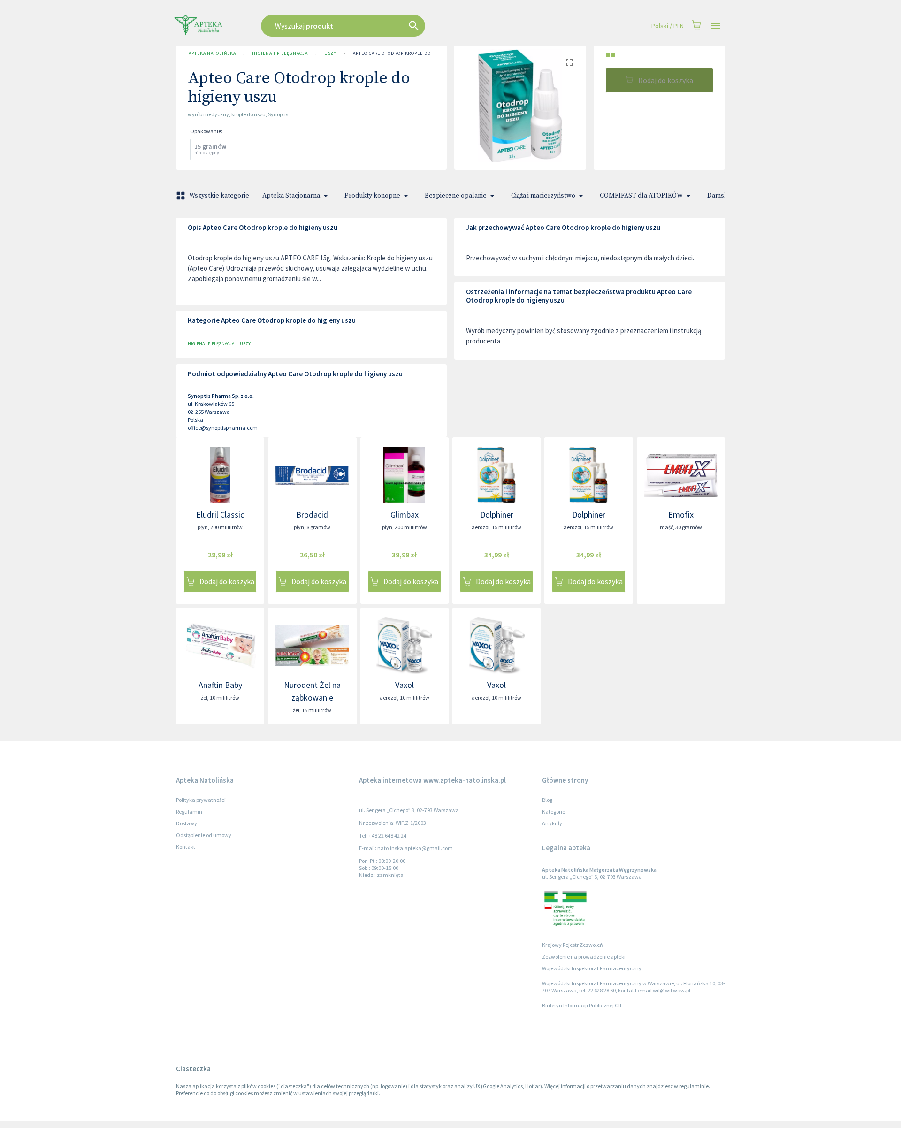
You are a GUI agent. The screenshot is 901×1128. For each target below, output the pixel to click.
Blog (547, 799)
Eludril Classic (220, 514)
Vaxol (404, 684)
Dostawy (186, 823)
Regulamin (189, 811)
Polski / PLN (667, 26)
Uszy (330, 53)
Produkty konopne (372, 195)
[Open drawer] (715, 26)
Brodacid (312, 514)
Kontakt (185, 846)
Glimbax (404, 514)
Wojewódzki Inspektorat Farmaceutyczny (591, 968)
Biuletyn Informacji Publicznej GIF (582, 1005)
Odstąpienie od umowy (203, 834)
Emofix (681, 514)
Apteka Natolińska (212, 53)
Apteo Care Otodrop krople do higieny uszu (409, 53)
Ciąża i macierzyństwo (543, 195)
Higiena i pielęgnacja (279, 53)
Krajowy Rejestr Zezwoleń (572, 944)
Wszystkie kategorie (219, 195)
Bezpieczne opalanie (456, 195)
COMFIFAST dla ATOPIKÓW (641, 195)
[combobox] (390, 26)
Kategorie (553, 811)
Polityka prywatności (201, 799)
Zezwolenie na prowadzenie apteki (584, 956)
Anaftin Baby (220, 684)
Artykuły (552, 823)
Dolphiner (496, 514)
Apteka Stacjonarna (291, 195)
